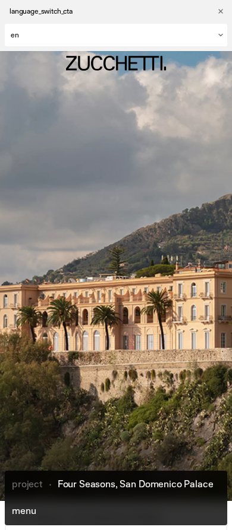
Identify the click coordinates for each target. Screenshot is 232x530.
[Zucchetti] (116, 63)
